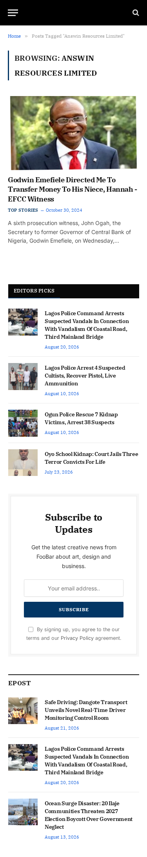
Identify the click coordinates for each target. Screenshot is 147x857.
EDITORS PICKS (34, 290)
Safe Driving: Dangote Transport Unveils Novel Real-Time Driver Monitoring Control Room (86, 710)
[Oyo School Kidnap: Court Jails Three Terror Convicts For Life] (23, 462)
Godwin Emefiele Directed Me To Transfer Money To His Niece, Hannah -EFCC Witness (72, 189)
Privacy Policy (77, 638)
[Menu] (13, 13)
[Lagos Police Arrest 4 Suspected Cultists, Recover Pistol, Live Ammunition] (23, 376)
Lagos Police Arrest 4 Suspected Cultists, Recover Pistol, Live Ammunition (85, 375)
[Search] (135, 13)
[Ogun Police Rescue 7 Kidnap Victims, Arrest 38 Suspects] (23, 423)
